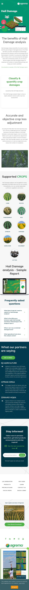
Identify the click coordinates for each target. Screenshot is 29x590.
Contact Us (22, 487)
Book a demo (21, 490)
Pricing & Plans (7, 487)
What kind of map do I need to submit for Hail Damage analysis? (13, 312)
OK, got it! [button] (14, 587)
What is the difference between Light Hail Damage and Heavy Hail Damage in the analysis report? (13, 321)
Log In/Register (7, 481)
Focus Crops (7, 490)
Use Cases (22, 481)
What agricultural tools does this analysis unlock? (12, 334)
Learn (22, 484)
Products (7, 484)
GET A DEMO (8, 357)
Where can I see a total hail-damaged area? (12, 328)
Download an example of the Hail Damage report (14, 67)
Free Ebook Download (14, 524)
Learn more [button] (22, 583)
